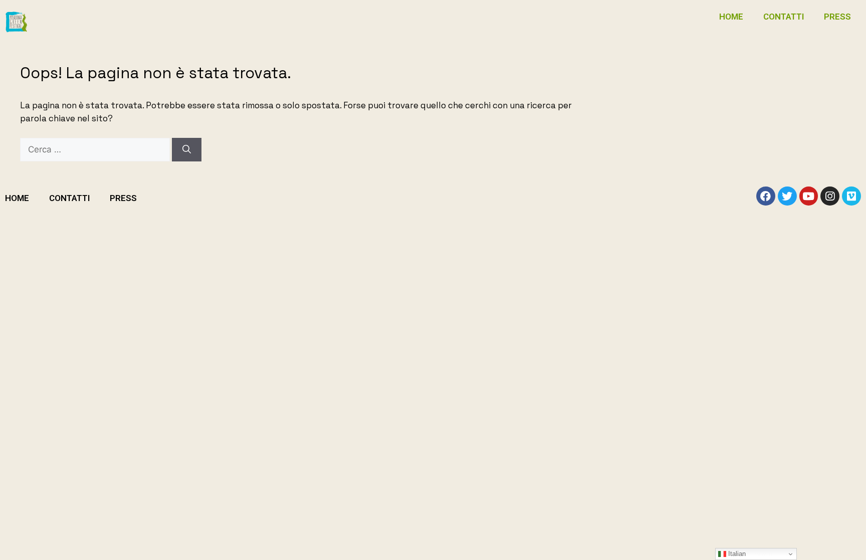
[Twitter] (787, 196)
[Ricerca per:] (96, 149)
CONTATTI (783, 17)
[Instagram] (829, 196)
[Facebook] (765, 196)
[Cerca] (186, 150)
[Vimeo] (851, 196)
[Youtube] (808, 196)
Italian (736, 553)
